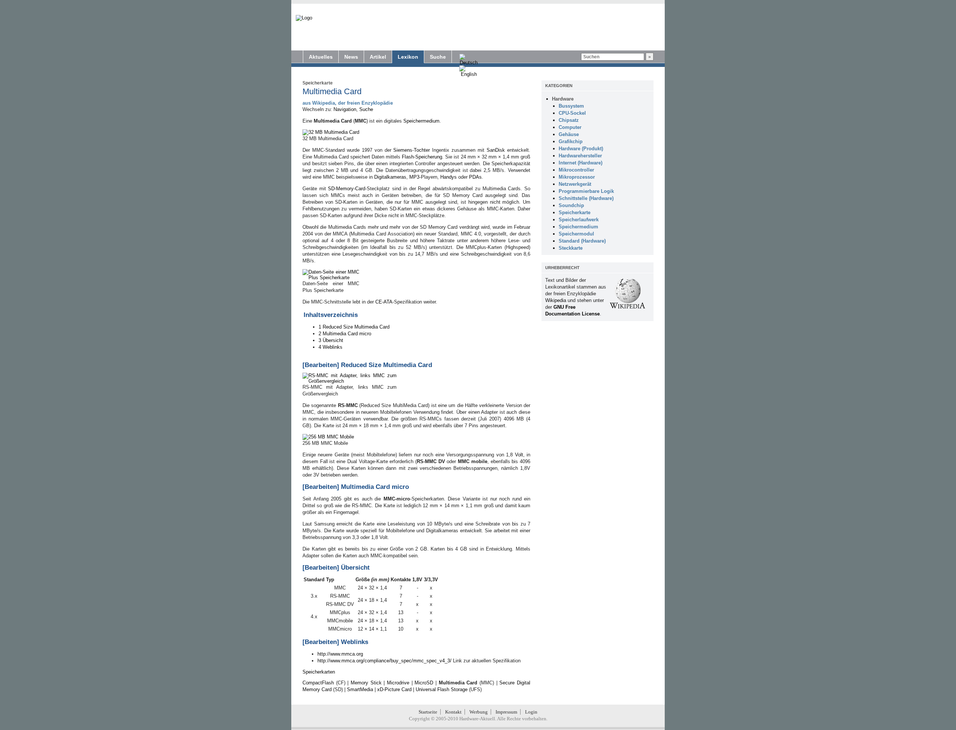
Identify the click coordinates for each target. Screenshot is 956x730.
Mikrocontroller (576, 170)
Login (531, 712)
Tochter (422, 150)
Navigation (344, 109)
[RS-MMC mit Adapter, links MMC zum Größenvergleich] (349, 381)
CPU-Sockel (572, 113)
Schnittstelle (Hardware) (586, 198)
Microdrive (398, 683)
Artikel (378, 57)
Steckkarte (571, 248)
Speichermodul (576, 234)
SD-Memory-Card (346, 188)
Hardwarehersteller (580, 155)
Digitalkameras (390, 177)
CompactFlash (318, 683)
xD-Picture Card (394, 689)
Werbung (478, 712)
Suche (438, 57)
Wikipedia (555, 300)
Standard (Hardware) (582, 241)
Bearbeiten (321, 365)
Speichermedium (421, 121)
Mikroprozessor (577, 177)
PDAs (475, 177)
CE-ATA (383, 302)
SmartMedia (360, 689)
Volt (519, 455)
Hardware (563, 99)
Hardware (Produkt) (581, 148)
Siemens (402, 150)
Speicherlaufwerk (579, 219)
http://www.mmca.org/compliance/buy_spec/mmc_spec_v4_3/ (384, 660)
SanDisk (496, 150)
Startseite (428, 712)
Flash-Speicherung (422, 157)
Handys (448, 177)
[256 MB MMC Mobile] (328, 437)
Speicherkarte (317, 83)
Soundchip (571, 205)
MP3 (414, 177)
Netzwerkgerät (575, 184)
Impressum (506, 712)
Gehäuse (569, 134)
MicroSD (424, 683)
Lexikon (408, 57)
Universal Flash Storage (442, 689)
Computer (570, 127)
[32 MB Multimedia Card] (330, 132)
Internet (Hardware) (580, 163)
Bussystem (571, 106)
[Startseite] (304, 18)
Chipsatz (569, 120)
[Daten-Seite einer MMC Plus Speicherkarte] (330, 277)
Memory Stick (366, 683)
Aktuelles (321, 57)
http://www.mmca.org (340, 654)
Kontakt (453, 712)
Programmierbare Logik (586, 191)
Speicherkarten (318, 672)
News (351, 57)
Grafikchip (571, 141)
